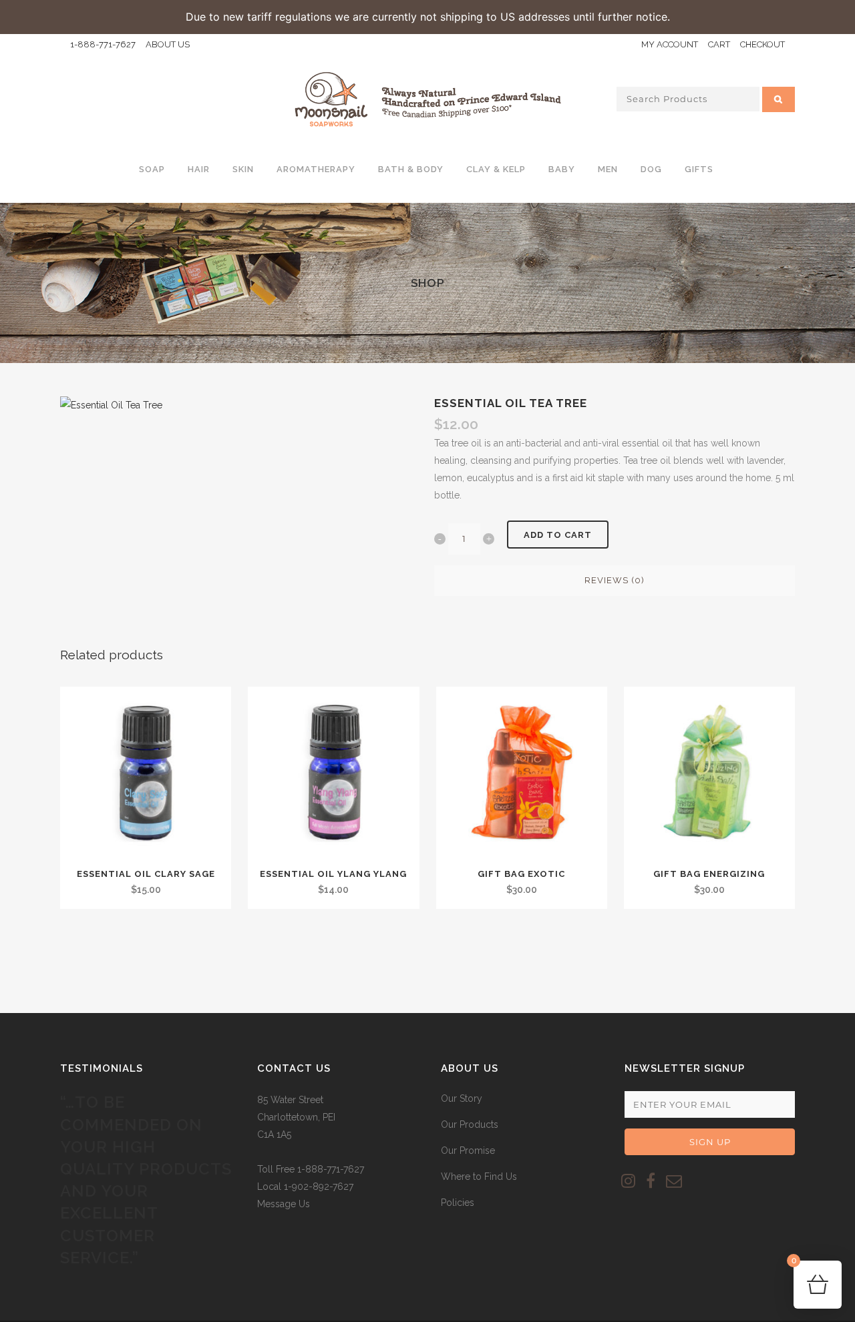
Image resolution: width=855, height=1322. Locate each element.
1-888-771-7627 (103, 44)
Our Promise (468, 1150)
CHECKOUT (762, 44)
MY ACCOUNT (669, 44)
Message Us (283, 1204)
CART (719, 44)
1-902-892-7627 (318, 1186)
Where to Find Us (479, 1176)
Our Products (469, 1124)
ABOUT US (168, 44)
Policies (457, 1202)
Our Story (461, 1098)
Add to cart (558, 535)
